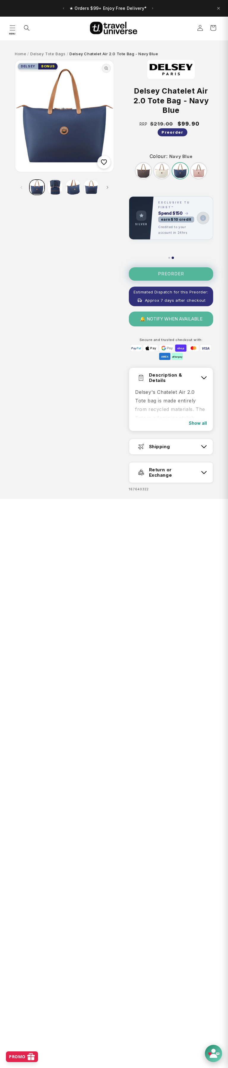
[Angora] (161, 170)
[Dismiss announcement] (218, 8)
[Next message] (153, 8)
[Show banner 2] (173, 258)
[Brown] (143, 170)
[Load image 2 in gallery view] (55, 187)
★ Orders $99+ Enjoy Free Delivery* (108, 8)
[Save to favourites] (103, 162)
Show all (198, 423)
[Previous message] (63, 8)
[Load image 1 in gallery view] (37, 187)
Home (20, 53)
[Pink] (198, 170)
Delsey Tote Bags (48, 53)
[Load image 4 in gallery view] (91, 187)
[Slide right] (107, 187)
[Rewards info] (203, 218)
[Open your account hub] (213, 1053)
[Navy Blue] (180, 170)
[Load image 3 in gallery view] (73, 187)
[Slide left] (21, 187)
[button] (12, 27)
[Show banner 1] (169, 258)
